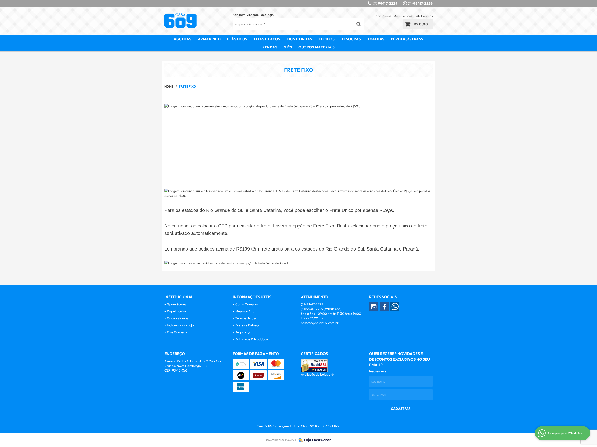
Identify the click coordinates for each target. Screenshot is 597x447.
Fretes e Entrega (247, 325)
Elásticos (237, 39)
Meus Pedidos (402, 16)
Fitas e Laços (267, 39)
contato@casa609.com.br (320, 323)
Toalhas (376, 39)
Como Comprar (246, 304)
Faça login (267, 15)
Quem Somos (176, 304)
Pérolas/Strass (407, 39)
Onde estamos (177, 318)
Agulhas (182, 39)
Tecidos (327, 39)
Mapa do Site (244, 311)
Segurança (243, 332)
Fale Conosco (424, 16)
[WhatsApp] (394, 306)
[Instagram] (373, 306)
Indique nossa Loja (180, 325)
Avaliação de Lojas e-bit (318, 374)
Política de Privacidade (251, 339)
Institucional (178, 297)
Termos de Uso (246, 318)
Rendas (269, 47)
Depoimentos (177, 311)
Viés (288, 47)
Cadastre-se (382, 16)
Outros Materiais (316, 47)
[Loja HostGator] (313, 440)
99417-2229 (385, 3)
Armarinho (209, 39)
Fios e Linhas (299, 39)
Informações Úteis (252, 297)
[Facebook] (384, 306)
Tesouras (351, 39)
